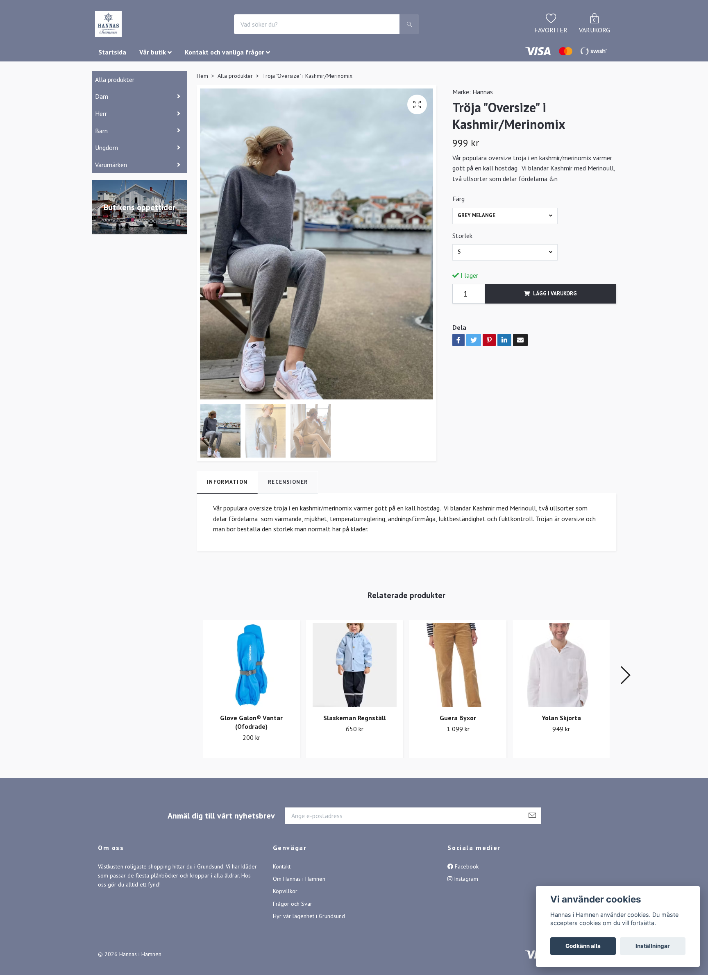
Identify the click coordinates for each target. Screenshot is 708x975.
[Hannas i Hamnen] (108, 24)
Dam (101, 96)
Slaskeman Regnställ (354, 718)
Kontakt (281, 866)
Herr (101, 113)
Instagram (465, 878)
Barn (101, 131)
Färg (458, 199)
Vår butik (152, 52)
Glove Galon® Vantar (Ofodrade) (251, 722)
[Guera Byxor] (458, 665)
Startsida (112, 52)
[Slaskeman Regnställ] (355, 665)
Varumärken (111, 165)
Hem (202, 75)
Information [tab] (227, 481)
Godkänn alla (583, 946)
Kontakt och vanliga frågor (224, 52)
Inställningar (652, 946)
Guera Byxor (458, 718)
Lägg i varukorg (555, 293)
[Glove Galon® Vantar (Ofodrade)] (251, 665)
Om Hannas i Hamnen (299, 878)
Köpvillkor (285, 891)
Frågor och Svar (292, 903)
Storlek (462, 235)
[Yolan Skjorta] (561, 665)
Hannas (482, 92)
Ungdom (106, 147)
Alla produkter (114, 79)
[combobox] (505, 216)
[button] (625, 675)
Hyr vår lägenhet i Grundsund (309, 916)
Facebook (466, 866)
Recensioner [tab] (288, 481)
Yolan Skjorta (561, 718)
